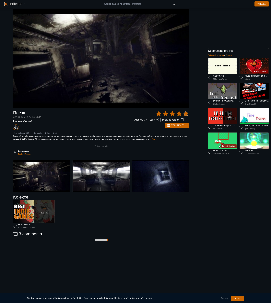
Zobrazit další (101, 146)
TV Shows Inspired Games (226, 125)
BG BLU (249, 150)
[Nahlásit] (187, 119)
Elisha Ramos (219, 104)
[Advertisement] (238, 29)
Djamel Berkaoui (252, 154)
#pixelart (212, 55)
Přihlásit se (261, 4)
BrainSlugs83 (250, 104)
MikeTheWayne (220, 79)
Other (47, 133)
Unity (55, 133)
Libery (247, 79)
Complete (37, 133)
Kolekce (20, 197)
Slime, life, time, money (256, 125)
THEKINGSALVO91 (221, 154)
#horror (155, 139)
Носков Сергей (22, 121)
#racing (229, 55)
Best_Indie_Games (26, 228)
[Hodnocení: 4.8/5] (172, 113)
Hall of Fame (24, 224)
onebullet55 (218, 129)
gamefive (249, 129)
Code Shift (218, 76)
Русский (28, 154)
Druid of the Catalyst (223, 101)
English (21, 154)
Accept (237, 298)
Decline (224, 298)
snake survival (220, 150)
